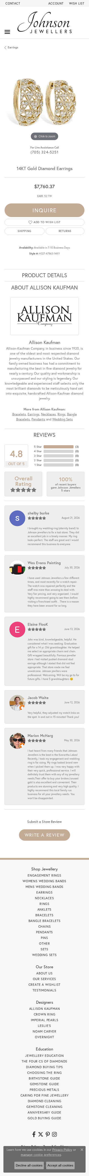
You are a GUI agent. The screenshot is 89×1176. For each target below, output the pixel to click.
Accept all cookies (60, 1165)
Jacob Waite (38, 697)
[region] (44, 102)
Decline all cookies (29, 1165)
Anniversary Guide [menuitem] (44, 1112)
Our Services (44, 979)
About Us (44, 973)
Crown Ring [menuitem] (44, 1014)
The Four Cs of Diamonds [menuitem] (44, 1061)
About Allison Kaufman (44, 287)
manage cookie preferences (41, 1154)
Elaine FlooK (38, 624)
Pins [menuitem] (44, 938)
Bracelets (19, 414)
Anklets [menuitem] (44, 909)
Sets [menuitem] (44, 949)
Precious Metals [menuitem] (44, 1089)
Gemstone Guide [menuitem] (44, 1084)
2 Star (38, 460)
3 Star (38, 455)
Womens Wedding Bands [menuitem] (44, 881)
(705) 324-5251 (44, 152)
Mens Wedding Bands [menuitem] (44, 886)
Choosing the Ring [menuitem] (44, 1072)
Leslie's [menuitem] (44, 1025)
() (77, 446)
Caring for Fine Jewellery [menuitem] (45, 1095)
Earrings (13, 47)
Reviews (44, 434)
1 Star (38, 465)
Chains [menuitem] (44, 926)
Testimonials (44, 990)
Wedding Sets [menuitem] (44, 955)
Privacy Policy (62, 1149)
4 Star (38, 451)
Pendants (38, 419)
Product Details (44, 275)
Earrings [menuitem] (44, 892)
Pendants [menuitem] (44, 932)
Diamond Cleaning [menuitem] (44, 1101)
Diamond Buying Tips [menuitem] (44, 1067)
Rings (61, 414)
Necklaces (48, 414)
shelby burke (38, 513)
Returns (65, 231)
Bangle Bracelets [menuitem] (45, 921)
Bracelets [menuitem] (44, 915)
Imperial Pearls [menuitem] (44, 1020)
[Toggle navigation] (7, 31)
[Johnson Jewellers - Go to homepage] (44, 22)
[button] (55, 3)
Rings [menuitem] (44, 904)
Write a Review (44, 835)
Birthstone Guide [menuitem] (44, 1078)
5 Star (38, 446)
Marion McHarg (40, 735)
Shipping (24, 231)
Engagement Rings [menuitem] (44, 875)
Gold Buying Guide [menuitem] (44, 1118)
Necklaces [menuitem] (44, 898)
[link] (12, 3)
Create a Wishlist (45, 984)
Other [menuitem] (44, 943)
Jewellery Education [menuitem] (44, 1055)
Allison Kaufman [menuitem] (44, 1008)
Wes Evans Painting (44, 562)
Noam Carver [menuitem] (44, 1031)
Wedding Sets (62, 419)
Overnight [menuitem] (44, 1037)
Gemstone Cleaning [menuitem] (44, 1106)
